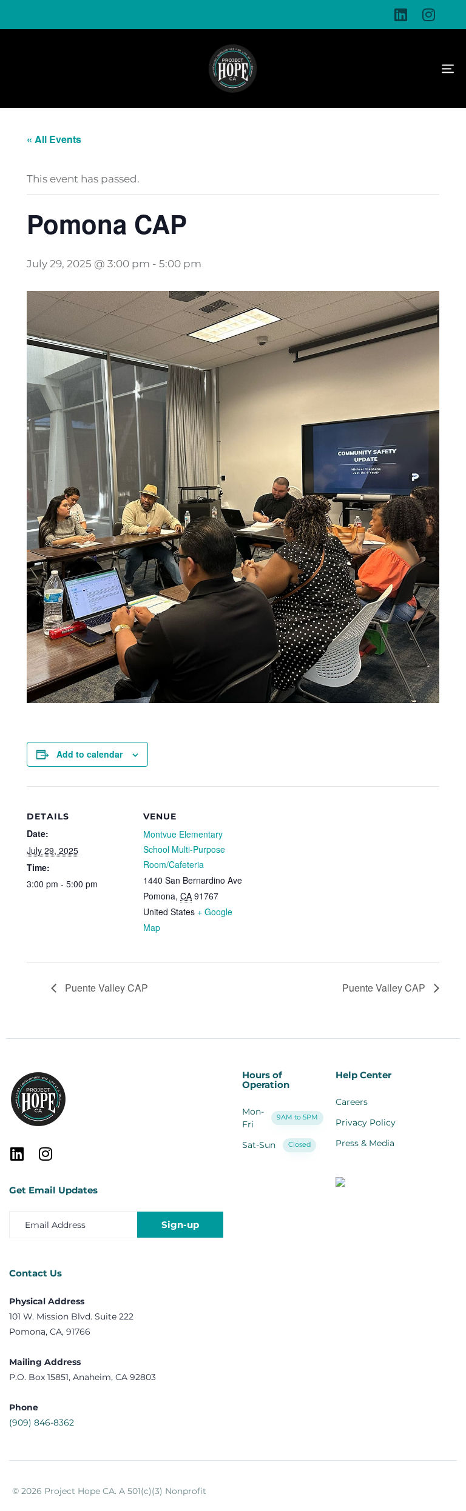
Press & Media (365, 1143)
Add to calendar (89, 754)
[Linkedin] (400, 14)
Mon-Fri (279, 1118)
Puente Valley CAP (105, 988)
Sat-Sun (276, 1144)
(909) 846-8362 (41, 1422)
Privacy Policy (366, 1122)
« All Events (54, 139)
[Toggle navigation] (376, 68)
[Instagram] (428, 14)
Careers (352, 1101)
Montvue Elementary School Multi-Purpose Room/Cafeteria (184, 849)
